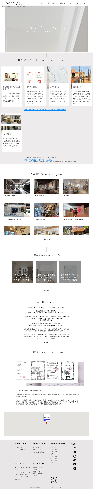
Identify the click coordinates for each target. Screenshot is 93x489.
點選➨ (26, 160)
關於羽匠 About (45, 302)
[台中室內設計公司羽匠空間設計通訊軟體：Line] (74, 460)
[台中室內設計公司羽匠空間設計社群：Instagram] (74, 456)
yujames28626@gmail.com (23, 450)
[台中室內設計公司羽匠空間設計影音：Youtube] (74, 464)
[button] (54, 480)
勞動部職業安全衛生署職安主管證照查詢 (41, 160)
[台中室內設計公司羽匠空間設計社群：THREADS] (74, 468)
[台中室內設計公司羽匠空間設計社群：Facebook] (74, 452)
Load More (46, 239)
